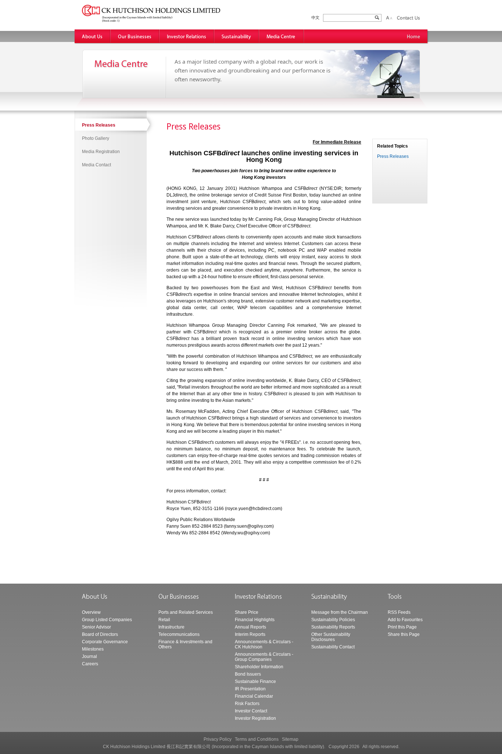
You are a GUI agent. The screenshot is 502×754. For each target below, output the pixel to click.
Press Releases (98, 125)
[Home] (413, 36)
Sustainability (236, 36)
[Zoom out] (391, 17)
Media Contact (96, 164)
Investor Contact (251, 711)
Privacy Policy (218, 739)
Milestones (93, 649)
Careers (90, 663)
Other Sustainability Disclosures (330, 637)
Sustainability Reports (333, 627)
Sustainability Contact (333, 646)
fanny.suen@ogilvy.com (248, 526)
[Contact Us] (408, 17)
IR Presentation (250, 688)
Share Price (246, 612)
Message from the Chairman (339, 612)
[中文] (315, 17)
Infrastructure (171, 627)
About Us (93, 36)
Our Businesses (135, 36)
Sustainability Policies (333, 619)
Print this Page (402, 627)
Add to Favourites (405, 619)
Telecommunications (179, 634)
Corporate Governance (105, 641)
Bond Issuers (248, 674)
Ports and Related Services (185, 612)
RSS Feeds (399, 612)
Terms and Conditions (257, 739)
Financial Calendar (254, 696)
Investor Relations (186, 36)
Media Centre (281, 36)
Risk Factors (247, 703)
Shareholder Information (259, 666)
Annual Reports (250, 627)
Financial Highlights (255, 619)
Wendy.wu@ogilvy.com (246, 532)
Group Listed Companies (107, 619)
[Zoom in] (387, 17)
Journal (89, 656)
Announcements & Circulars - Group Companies (264, 657)
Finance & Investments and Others (185, 644)
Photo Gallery (95, 138)
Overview (91, 612)
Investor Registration (255, 718)
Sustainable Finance (255, 681)
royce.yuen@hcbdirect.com (253, 508)
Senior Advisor (96, 627)
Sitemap (290, 739)
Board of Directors (100, 634)
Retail (164, 619)
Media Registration (101, 151)
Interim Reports (250, 634)
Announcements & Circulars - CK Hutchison (264, 644)
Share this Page (404, 634)
